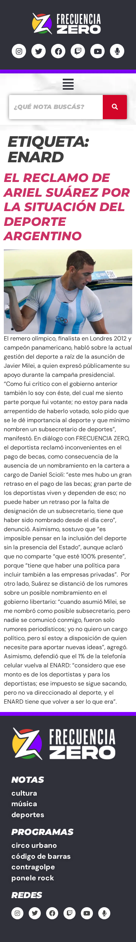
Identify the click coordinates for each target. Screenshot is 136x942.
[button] (68, 84)
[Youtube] (97, 51)
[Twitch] (78, 51)
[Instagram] (19, 51)
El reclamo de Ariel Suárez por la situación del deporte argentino (67, 206)
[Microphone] (117, 51)
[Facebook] (58, 51)
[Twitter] (38, 51)
